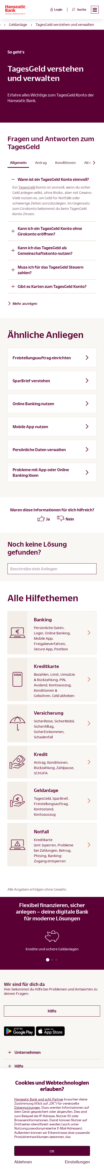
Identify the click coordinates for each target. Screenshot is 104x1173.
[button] (94, 10)
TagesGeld (26, 187)
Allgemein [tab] (18, 162)
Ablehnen (23, 1161)
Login (58, 9)
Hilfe (52, 1011)
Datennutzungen (27, 1107)
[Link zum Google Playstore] (19, 1031)
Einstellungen (77, 1161)
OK (52, 1151)
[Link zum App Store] (50, 1031)
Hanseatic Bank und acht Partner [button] (38, 1099)
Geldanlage (18, 24)
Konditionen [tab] (65, 162)
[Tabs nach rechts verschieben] (92, 162)
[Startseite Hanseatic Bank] (27, 9)
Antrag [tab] (41, 162)
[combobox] (52, 568)
